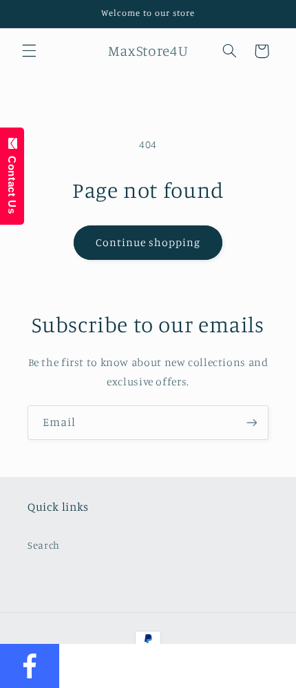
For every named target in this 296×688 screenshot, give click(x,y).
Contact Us (12, 181)
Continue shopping (148, 242)
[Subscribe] (252, 422)
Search (44, 545)
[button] (29, 51)
